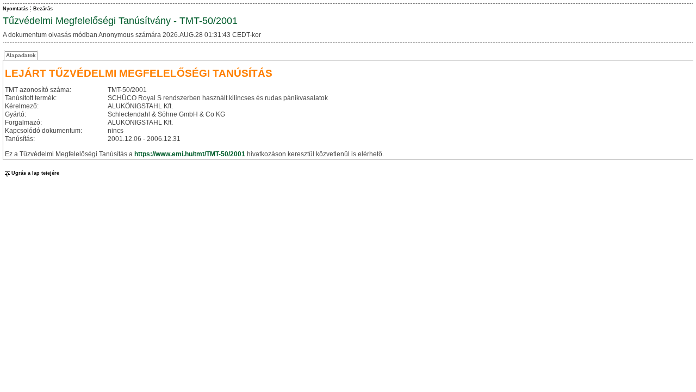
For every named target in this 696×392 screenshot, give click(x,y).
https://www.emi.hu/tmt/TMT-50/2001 (189, 154)
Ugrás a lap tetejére (35, 173)
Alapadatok (21, 55)
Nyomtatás (15, 8)
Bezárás (43, 8)
